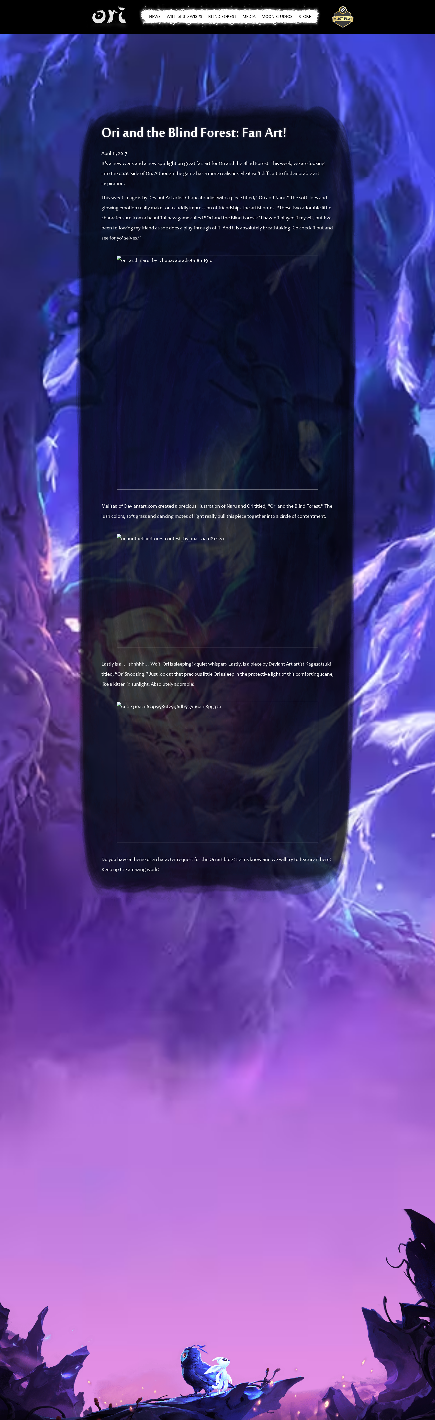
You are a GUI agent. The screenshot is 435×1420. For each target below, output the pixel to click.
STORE (305, 17)
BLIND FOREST (222, 17)
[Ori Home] (110, 17)
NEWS (155, 17)
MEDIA (249, 17)
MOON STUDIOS (277, 17)
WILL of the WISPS (184, 17)
